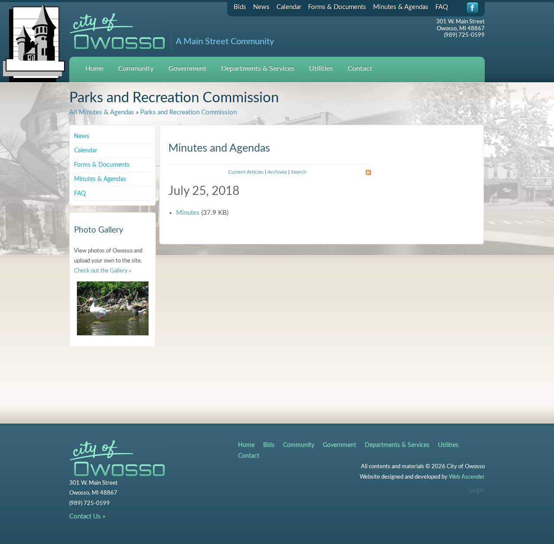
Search (298, 172)
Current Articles (246, 172)
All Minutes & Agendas (101, 112)
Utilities (321, 68)
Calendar (289, 7)
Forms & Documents (337, 7)
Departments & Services (257, 68)
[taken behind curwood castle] (113, 308)
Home (94, 68)
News (261, 7)
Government (187, 68)
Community (136, 68)
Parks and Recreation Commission (188, 112)
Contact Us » (87, 516)
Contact (360, 68)
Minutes (188, 213)
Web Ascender (467, 477)
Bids (240, 7)
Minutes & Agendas (400, 7)
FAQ (441, 7)
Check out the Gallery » (103, 271)
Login (477, 490)
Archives (277, 172)
